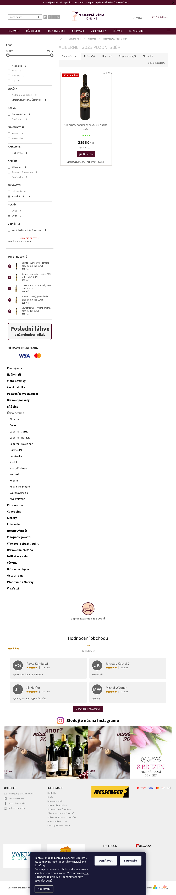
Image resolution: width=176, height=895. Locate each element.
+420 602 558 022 (16, 798)
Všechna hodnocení (88, 709)
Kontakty (51, 793)
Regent (14, 481)
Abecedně (148, 56)
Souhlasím (129, 861)
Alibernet (19, 167)
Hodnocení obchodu (57, 821)
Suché (17, 133)
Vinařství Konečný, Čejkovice (29, 100)
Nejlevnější (89, 56)
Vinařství (13, 589)
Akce (16, 70)
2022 (16, 211)
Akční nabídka (16, 387)
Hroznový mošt (17, 531)
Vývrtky (12, 563)
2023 (16, 216)
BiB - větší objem (18, 569)
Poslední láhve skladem (22, 394)
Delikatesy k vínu (18, 556)
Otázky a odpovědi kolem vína (61, 817)
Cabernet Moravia (20, 438)
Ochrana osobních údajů (59, 809)
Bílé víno (12, 407)
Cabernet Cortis (19, 432)
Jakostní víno (21, 191)
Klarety (12, 518)
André (13, 425)
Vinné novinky (16, 381)
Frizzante (13, 524)
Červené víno (21, 114)
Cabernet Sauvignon (24, 172)
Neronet (14, 474)
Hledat (39, 17)
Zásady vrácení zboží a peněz (61, 813)
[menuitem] (13, 31)
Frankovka (19, 177)
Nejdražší (107, 56)
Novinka (18, 75)
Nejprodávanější (127, 56)
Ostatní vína (15, 576)
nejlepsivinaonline (17, 808)
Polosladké (20, 138)
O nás (50, 797)
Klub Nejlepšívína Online (58, 825)
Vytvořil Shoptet (144, 887)
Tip (15, 80)
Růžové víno (15, 505)
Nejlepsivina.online (17, 803)
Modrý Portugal (18, 468)
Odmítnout (104, 861)
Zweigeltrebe (17, 499)
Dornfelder (16, 450)
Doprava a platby (55, 801)
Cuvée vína (14, 512)
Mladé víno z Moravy (20, 582)
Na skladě (19, 66)
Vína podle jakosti (19, 537)
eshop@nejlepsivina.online (21, 793)
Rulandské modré (20, 487)
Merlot (13, 462)
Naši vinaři (14, 375)
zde (85, 873)
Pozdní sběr (21, 196)
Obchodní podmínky (45, 877)
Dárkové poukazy (18, 400)
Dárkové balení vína (20, 550)
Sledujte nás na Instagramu (92, 720)
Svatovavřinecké (19, 493)
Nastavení (42, 889)
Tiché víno (19, 153)
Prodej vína (14, 368)
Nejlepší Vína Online (24, 95)
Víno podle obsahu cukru (23, 544)
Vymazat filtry (28, 238)
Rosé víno (19, 119)
